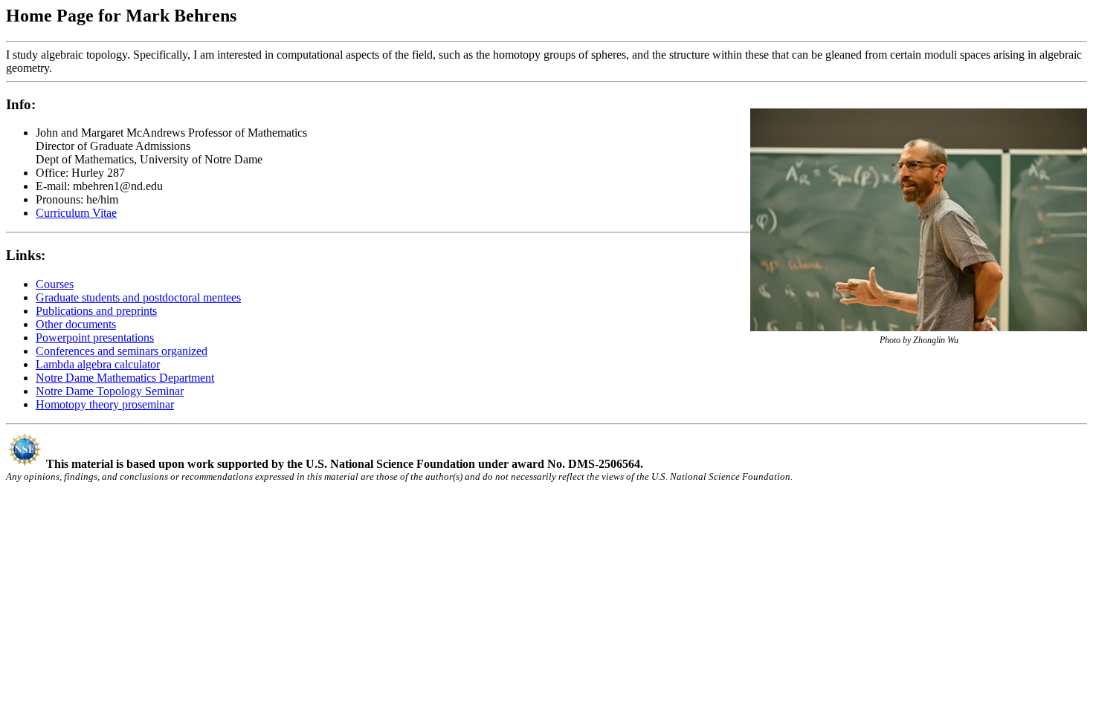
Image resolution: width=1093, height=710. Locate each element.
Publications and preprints (96, 310)
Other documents (76, 324)
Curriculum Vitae (76, 212)
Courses (55, 284)
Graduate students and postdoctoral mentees (138, 297)
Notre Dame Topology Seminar (110, 391)
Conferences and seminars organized (121, 351)
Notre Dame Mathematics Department (125, 377)
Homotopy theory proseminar (105, 404)
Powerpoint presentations (95, 337)
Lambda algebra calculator (98, 364)
